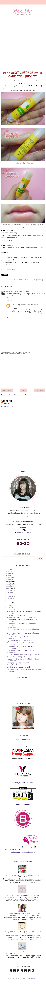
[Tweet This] (37, 280)
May (9, 605)
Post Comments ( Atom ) (21, 395)
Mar (9, 609)
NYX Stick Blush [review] (16, 615)
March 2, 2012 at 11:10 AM (22, 291)
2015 (8, 582)
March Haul (11, 627)
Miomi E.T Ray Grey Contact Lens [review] (23, 895)
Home (23, 390)
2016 (8, 580)
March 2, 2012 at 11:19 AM (29, 304)
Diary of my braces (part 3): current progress (23, 913)
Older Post (39, 390)
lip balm (28, 280)
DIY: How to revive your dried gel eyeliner (23, 655)
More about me (23, 532)
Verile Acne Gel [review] (23, 952)
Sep (9, 596)
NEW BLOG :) (12, 652)
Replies (10, 301)
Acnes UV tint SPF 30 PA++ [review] (20, 657)
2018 (8, 575)
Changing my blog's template (18, 663)
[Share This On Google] (43, 280)
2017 (8, 577)
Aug (9, 598)
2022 (8, 569)
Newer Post (7, 390)
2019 (8, 573)
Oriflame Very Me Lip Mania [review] (21, 650)
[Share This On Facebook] (34, 280)
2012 (8, 588)
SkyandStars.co (32, 978)
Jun (9, 603)
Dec (9, 590)
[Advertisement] (23, 44)
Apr (9, 607)
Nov (9, 592)
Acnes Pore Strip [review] (16, 665)
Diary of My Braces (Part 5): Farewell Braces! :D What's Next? (23, 933)
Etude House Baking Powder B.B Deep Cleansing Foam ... (21, 644)
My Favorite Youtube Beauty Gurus (20, 641)
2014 (8, 584)
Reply (8, 297)
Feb (9, 671)
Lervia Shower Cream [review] (18, 667)
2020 (8, 571)
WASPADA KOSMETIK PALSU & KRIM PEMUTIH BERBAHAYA (23, 876)
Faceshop (18, 280)
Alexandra (9, 291)
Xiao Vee (14, 304)
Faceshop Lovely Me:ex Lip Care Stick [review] (24, 669)
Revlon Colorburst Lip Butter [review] (21, 617)
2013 (8, 586)
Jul (9, 601)
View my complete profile (11, 406)
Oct (9, 594)
